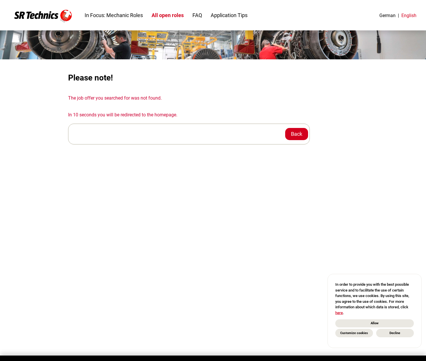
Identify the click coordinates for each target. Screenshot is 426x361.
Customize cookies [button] (354, 333)
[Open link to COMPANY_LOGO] (43, 15)
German (387, 15)
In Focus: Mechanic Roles (114, 15)
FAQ (197, 15)
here (339, 313)
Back (296, 134)
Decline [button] (394, 333)
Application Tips (229, 15)
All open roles (168, 15)
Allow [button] (374, 323)
